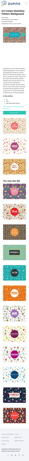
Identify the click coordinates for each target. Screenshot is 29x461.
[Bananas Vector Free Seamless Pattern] (14, 252)
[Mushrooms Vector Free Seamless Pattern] (14, 415)
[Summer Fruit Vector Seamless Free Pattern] (14, 211)
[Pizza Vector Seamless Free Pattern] (14, 293)
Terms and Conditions (8, 434)
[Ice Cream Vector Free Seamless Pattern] (14, 126)
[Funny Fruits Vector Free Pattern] (14, 191)
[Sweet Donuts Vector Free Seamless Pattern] (14, 166)
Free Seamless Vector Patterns (10, 19)
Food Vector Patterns (7, 21)
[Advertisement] (14, 57)
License (17, 434)
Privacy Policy (5, 440)
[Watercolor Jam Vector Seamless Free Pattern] (14, 313)
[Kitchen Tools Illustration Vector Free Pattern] (14, 374)
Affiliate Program (19, 440)
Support (4, 444)
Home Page (5, 17)
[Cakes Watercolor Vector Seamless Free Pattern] (14, 146)
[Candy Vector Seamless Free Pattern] (14, 395)
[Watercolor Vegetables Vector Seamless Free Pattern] (14, 334)
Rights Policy (18, 437)
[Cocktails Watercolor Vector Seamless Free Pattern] (14, 354)
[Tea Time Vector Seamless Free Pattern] (14, 273)
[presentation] (6, 35)
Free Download (14, 113)
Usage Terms (5, 437)
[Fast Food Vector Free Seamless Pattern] (14, 232)
